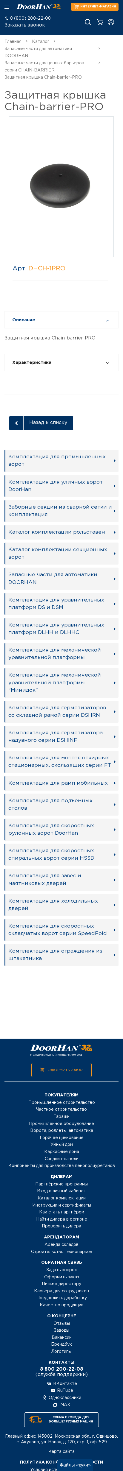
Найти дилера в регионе (61, 1219)
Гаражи (61, 1116)
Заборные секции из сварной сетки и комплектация (60, 511)
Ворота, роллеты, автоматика (61, 1130)
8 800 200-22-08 (61, 1369)
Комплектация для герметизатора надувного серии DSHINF (55, 736)
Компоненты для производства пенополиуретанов (61, 1166)
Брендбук (61, 1344)
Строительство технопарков (61, 1252)
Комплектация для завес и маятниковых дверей (44, 879)
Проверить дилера (61, 1226)
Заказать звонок (24, 25)
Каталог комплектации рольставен (56, 532)
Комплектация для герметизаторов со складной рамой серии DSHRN (57, 711)
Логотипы (61, 1351)
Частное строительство (61, 1109)
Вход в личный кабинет (61, 1191)
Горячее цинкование (62, 1138)
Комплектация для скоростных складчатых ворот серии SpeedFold (57, 930)
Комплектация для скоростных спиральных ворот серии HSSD (51, 854)
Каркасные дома (61, 1152)
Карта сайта (61, 1451)
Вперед (103, 187)
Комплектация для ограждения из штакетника (55, 955)
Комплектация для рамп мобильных (58, 783)
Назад (18, 187)
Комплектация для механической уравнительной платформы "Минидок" (54, 682)
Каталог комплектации (62, 1198)
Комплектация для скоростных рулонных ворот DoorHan (51, 829)
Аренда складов (61, 1244)
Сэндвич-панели (62, 1159)
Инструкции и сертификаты (61, 1205)
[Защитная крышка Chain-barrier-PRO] (61, 186)
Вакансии (62, 1337)
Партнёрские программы (61, 1184)
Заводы (61, 1330)
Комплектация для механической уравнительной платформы (54, 654)
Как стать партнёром (61, 1212)
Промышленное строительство (61, 1102)
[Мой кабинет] (111, 22)
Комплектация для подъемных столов (50, 804)
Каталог (40, 41)
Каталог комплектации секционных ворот (57, 553)
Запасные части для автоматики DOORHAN (52, 578)
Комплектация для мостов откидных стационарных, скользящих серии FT (59, 761)
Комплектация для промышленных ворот (57, 460)
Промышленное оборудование (61, 1124)
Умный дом (61, 1144)
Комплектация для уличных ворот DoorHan (55, 486)
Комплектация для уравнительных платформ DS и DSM (56, 604)
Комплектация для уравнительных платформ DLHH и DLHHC (56, 629)
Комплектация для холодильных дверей (53, 905)
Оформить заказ (65, 1070)
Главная (12, 41)
